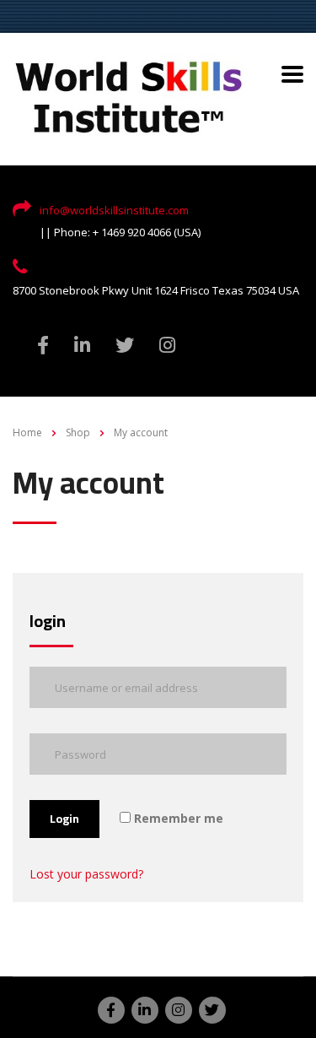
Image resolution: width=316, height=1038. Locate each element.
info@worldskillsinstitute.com (114, 210)
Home (27, 432)
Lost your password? (86, 874)
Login (64, 819)
